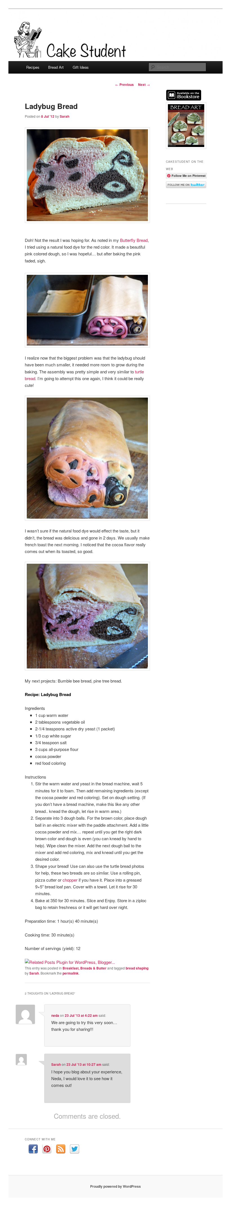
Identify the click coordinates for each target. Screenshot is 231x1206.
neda (55, 1015)
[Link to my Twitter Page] (74, 1149)
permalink (71, 973)
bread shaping (137, 968)
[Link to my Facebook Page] (33, 1149)
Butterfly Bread (134, 240)
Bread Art (56, 67)
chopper (70, 880)
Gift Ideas (81, 67)
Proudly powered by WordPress (115, 1186)
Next (144, 84)
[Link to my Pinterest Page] (47, 1149)
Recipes (32, 67)
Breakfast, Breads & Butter (84, 968)
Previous (124, 84)
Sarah (64, 116)
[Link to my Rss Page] (60, 1149)
